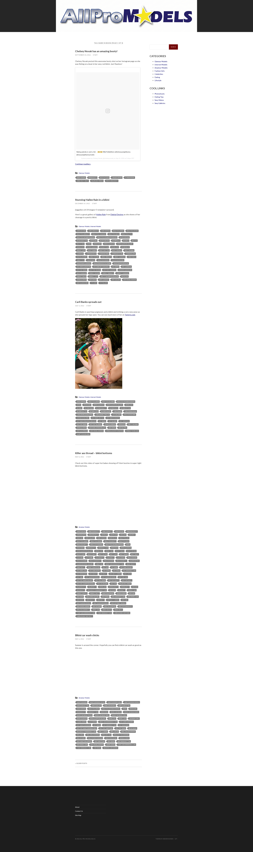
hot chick (127, 574)
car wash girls (134, 718)
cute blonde (116, 414)
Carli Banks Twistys (102, 414)
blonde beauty (101, 408)
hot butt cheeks (115, 574)
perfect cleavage (122, 273)
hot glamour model (109, 577)
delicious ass (132, 557)
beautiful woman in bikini (85, 237)
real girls (80, 735)
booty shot (92, 554)
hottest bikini (82, 270)
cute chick (121, 557)
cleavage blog (91, 253)
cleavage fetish (117, 253)
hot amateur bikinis (83, 725)
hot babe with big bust (101, 266)
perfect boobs (94, 273)
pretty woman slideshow (109, 276)
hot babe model (95, 570)
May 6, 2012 (79, 639)
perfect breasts (107, 273)
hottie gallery (102, 583)
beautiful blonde (108, 401)
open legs (121, 424)
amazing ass (119, 531)
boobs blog (125, 247)
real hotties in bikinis (121, 735)
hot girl (80, 577)
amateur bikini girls (114, 702)
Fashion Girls (160, 71)
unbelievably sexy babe (122, 613)
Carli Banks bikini (130, 411)
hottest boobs (95, 270)
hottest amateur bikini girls (86, 728)
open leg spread (110, 424)
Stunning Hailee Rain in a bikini (92, 199)
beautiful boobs (132, 231)
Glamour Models (84, 173)
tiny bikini (97, 748)
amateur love (96, 705)
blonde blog (113, 408)
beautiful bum (124, 541)
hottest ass (123, 577)
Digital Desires (116, 214)
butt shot (134, 554)
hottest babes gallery (84, 580)
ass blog (104, 534)
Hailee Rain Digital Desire (102, 263)
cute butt (110, 557)
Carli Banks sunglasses (85, 414)
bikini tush (109, 551)
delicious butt (122, 561)
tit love (94, 283)
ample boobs (81, 231)
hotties (113, 583)
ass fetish (113, 534)
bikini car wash (116, 712)
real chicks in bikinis (128, 731)
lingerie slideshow (125, 270)
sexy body (80, 600)
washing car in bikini (111, 748)
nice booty (80, 590)
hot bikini (115, 266)
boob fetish (104, 247)
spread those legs (132, 431)
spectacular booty (125, 606)
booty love (81, 554)
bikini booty (93, 177)
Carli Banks (117, 411)
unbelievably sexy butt (84, 616)
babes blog (112, 538)
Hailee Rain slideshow (121, 263)
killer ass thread (97, 181)
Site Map (78, 815)
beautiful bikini (118, 231)
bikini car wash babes (131, 712)
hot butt (103, 574)
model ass (102, 587)
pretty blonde (133, 424)
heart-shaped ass (94, 567)
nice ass (135, 587)
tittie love (103, 283)
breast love (81, 250)
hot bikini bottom (129, 570)
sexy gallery (116, 279)
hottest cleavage (109, 270)
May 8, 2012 (79, 457)
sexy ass (132, 593)
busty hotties (104, 250)
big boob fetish (82, 240)
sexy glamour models (101, 603)
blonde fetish (125, 408)
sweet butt (118, 609)
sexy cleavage (104, 279)
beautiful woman (96, 544)
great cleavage (119, 257)
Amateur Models (84, 527)
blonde (79, 408)
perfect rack (81, 276)
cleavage (80, 253)
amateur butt (107, 531)
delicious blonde (129, 414)
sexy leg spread (82, 431)
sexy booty (90, 600)
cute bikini (92, 722)
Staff (95, 55)
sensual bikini (81, 279)
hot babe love (81, 570)
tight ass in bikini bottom (85, 613)
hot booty (93, 574)
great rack (132, 257)
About (77, 807)
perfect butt (94, 593)
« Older (81, 763)
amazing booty (132, 531)
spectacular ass (110, 606)
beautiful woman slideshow (107, 237)
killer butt (92, 587)
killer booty (81, 587)
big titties (80, 244)
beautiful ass (124, 538)
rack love (124, 276)
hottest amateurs (106, 728)
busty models (116, 250)
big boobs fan (104, 240)
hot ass (105, 567)
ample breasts (93, 231)
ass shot (132, 534)
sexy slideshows (82, 283)
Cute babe (89, 557)
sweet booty (106, 609)
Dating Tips (159, 97)
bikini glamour (109, 244)
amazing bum (81, 534)
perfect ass (132, 590)
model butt (125, 587)
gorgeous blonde (83, 418)
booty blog (120, 551)
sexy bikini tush (133, 596)
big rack (126, 240)
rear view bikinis (108, 593)
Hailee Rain (101, 214)
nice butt (121, 590)
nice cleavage (81, 273)
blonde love (94, 411)
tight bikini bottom (104, 613)
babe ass (80, 538)
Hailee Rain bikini (103, 260)
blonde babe (89, 408)
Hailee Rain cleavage (84, 263)
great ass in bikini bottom (114, 564)
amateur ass (81, 531)
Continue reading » (83, 164)
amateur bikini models (131, 702)
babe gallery (90, 538)
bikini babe (97, 244)
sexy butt (100, 600)
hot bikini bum (81, 574)
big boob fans (124, 237)
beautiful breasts (83, 234)
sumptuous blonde (83, 434)
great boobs (94, 257)
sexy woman (97, 606)
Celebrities (159, 74)
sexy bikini (92, 279)
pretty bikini (103, 731)
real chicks (114, 731)
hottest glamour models (85, 583)
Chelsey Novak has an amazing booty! (96, 51)
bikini (89, 244)
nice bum (112, 590)
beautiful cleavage (99, 234)
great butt (81, 567)
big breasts (116, 240)
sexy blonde (123, 427)
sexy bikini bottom (118, 596)
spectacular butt (83, 609)
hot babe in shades (113, 418)
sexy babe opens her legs (97, 427)
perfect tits (93, 276)
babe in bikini (81, 177)
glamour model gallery (85, 564)
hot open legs (124, 421)
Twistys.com (130, 315)
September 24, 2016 (83, 55)
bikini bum (114, 547)
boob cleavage (92, 247)
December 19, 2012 (82, 203)
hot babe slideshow (83, 266)
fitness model (129, 177)
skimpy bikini (110, 744)
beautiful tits (127, 234)
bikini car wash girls (102, 715)
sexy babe (80, 596)
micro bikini (133, 728)
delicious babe (82, 561)
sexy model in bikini (129, 279)
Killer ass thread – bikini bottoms (93, 453)
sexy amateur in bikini (84, 741)
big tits (134, 240)
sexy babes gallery (92, 596)
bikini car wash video (119, 715)
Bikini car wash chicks (87, 635)
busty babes (92, 250)
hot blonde (113, 421)
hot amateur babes (126, 722)
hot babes (106, 570)
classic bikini (81, 722)
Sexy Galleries (160, 103)
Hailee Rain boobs (118, 260)
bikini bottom (103, 547)
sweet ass (96, 609)
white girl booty (112, 181)
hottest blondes (95, 424)
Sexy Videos (159, 100)
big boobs (93, 240)
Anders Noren (168, 839)
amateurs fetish (124, 705)
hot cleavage (126, 266)
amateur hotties (83, 705)
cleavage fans (104, 253)
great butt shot (82, 181)
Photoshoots (160, 94)
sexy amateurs (99, 741)
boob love (114, 247)
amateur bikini (82, 702)
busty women (129, 250)
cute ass (80, 557)
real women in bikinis (95, 738)
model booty (113, 587)
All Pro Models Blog (87, 839)
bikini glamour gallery (125, 244)
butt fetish (103, 554)
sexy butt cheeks (113, 600)
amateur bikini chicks (97, 702)
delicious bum (108, 561)
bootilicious (104, 177)
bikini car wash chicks (84, 715)
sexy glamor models (83, 603)
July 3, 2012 (79, 306)
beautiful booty (110, 541)
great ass (99, 564)
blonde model (105, 411)
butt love (113, 554)
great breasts (106, 257)
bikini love (80, 247)
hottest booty (113, 580)
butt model (124, 554)
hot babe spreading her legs (86, 421)
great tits (80, 260)
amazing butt (93, 534)
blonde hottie (82, 411)
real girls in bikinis (93, 735)
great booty (131, 564)
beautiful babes (82, 541)
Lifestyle (158, 80)
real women (81, 738)
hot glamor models (92, 577)
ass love (123, 534)
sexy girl (125, 600)
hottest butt (127, 580)
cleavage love (130, 253)
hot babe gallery (126, 567)
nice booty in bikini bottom (97, 590)
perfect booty (82, 593)
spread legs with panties (114, 431)
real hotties (106, 735)
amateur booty (94, 531)
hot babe (114, 567)
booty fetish (131, 551)
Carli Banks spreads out (88, 301)
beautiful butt (82, 544)
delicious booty (95, 561)
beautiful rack (114, 234)
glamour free (134, 561)
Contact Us (79, 811)
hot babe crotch (98, 418)
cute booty (100, 557)
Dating (157, 77)
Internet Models (95, 226)
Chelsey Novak (117, 177)
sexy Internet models (118, 603)
